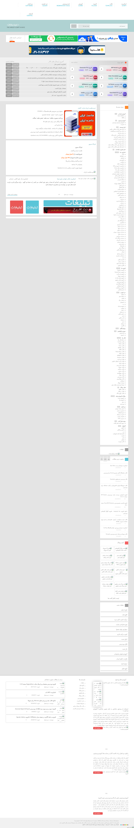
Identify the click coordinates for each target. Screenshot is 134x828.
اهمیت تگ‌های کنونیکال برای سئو (56, 92)
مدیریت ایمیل (121, 226)
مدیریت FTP (121, 418)
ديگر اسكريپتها (120, 209)
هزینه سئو (124, 610)
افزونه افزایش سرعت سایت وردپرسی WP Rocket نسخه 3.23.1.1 (114, 495)
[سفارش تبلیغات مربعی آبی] (32, 213)
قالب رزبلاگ (121, 391)
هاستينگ (122, 246)
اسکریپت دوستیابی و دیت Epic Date (118, 465)
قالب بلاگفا (121, 389)
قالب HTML (121, 347)
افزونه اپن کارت (120, 274)
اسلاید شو (121, 296)
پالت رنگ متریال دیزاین (78, 706)
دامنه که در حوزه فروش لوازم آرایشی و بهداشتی (52, 85)
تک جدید (124, 649)
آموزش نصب (121, 398)
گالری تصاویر (121, 265)
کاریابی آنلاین (121, 259)
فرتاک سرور (92, 144)
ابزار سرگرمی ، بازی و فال (117, 135)
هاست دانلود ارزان (122, 659)
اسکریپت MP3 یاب (50, 692)
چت (123, 257)
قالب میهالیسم (120, 373)
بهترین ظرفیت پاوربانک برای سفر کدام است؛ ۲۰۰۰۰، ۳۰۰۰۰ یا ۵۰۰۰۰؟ (46, 67)
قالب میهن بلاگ (120, 393)
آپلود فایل (124, 668)
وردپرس (122, 404)
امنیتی (122, 181)
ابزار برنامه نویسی (119, 408)
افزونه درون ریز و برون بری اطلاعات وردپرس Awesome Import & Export (35, 709)
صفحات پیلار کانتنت (60, 88)
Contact (95, 820)
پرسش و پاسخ (120, 253)
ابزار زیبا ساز (121, 133)
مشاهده (12, 41)
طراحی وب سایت (114, 824)
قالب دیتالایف (121, 369)
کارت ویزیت (121, 441)
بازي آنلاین (17, 179)
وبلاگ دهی (121, 248)
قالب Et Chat (121, 341)
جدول (122, 310)
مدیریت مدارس (120, 236)
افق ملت (124, 614)
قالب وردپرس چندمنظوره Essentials (118, 479)
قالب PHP (121, 349)
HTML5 (122, 156)
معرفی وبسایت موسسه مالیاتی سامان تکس (53, 74)
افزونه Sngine (120, 270)
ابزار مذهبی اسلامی (119, 142)
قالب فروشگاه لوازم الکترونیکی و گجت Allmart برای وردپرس (114, 486)
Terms (111, 820)
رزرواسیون (121, 210)
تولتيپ (122, 308)
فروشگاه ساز (121, 220)
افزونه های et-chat (119, 278)
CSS (123, 154)
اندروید (122, 335)
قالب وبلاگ (123, 387)
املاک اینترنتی (120, 179)
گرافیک (124, 426)
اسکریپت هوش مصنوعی (118, 173)
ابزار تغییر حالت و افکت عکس (117, 129)
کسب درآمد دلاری (122, 634)
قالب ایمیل (121, 363)
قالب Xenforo (120, 357)
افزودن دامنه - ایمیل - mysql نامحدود (52, 114)
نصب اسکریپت (80, 700)
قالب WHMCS (120, 355)
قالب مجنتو (121, 371)
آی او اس (122, 333)
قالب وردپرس (120, 377)
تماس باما (81, 688)
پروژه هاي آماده (122, 421)
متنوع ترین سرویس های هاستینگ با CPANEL (50, 111)
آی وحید (107, 824)
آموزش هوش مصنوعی (120, 654)
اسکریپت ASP (120, 164)
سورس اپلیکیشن (122, 331)
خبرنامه (122, 199)
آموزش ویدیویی (122, 120)
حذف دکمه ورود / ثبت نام (59, 95)
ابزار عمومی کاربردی (119, 137)
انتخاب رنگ (121, 300)
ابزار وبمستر (123, 127)
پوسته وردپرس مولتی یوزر (117, 384)
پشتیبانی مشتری (120, 255)
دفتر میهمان (121, 207)
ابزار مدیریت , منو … (119, 141)
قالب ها (124, 338)
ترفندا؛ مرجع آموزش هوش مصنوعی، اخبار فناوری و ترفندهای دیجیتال (46, 71)
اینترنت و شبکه (120, 414)
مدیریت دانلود (120, 230)
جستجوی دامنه (120, 193)
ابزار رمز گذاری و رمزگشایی (117, 131)
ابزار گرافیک (121, 412)
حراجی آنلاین (121, 195)
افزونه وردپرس (120, 282)
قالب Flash (121, 343)
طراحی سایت (120, 416)
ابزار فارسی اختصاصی (118, 139)
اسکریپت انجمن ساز (60, 64)
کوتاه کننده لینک (120, 263)
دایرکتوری (121, 205)
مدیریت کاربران (120, 240)
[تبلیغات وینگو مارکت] (114, 453)
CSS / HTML (121, 115)
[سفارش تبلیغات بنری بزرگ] (68, 206)
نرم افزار (123, 406)
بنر (123, 431)
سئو (123, 402)
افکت (122, 298)
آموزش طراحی (122, 114)
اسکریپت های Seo (119, 169)
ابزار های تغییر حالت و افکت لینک (116, 144)
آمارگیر (122, 158)
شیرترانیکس (121, 289)
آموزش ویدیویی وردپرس (118, 122)
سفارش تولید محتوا (121, 629)
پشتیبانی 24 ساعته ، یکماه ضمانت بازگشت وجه (49, 128)
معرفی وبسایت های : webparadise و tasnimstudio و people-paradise (47, 78)
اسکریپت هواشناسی (119, 171)
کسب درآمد (121, 261)
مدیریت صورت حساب (118, 232)
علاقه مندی (121, 216)
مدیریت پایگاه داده (119, 238)
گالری (122, 325)
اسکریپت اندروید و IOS (118, 166)
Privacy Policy (105, 820)
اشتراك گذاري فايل (119, 175)
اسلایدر (122, 162)
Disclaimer (116, 820)
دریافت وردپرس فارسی (78, 708)
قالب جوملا (121, 367)
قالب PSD (121, 353)
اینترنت (122, 124)
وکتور (122, 439)
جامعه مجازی (121, 189)
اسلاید (122, 294)
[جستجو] (74, 26)
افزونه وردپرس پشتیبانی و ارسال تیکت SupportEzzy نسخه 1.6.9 (38, 684)
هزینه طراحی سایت (121, 624)
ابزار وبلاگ (81, 690)
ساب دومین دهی (120, 212)
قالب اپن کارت (120, 359)
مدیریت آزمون (120, 224)
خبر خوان (121, 197)
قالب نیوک (121, 375)
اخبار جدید (124, 639)
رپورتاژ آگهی (123, 328)
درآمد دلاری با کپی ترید (120, 619)
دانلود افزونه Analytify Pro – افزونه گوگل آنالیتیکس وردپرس (114, 512)
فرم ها (122, 218)
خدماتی (11, 179)
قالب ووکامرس (120, 379)
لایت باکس (121, 317)
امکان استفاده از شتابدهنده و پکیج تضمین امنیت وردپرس (46, 132)
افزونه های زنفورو (119, 280)
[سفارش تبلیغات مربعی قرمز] (16, 213)
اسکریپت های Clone (119, 168)
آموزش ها (121, 400)
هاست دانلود (85, 824)
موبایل (122, 323)
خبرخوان (122, 312)
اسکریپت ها (24, 179)
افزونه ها (123, 268)
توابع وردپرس (81, 698)
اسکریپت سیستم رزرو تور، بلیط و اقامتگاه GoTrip (115, 527)
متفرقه (122, 319)
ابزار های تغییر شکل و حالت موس (116, 146)
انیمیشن (122, 302)
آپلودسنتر (122, 160)
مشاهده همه (74, 62)
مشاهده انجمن (10, 61)
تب (123, 304)
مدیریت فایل (121, 234)
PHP (123, 117)
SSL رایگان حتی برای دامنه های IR (53, 121)
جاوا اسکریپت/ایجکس (119, 191)
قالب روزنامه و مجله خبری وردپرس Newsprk (116, 534)
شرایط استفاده (80, 703)
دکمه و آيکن (121, 314)
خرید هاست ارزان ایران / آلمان (87, 108)
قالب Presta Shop (120, 351)
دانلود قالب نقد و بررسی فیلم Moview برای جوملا (42, 700)
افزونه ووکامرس (120, 283)
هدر (123, 437)
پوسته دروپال (121, 382)
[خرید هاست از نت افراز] (68, 213)
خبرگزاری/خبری (120, 201)
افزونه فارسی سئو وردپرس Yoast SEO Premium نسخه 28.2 (114, 504)
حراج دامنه (124, 664)
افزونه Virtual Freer (119, 272)
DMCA (99, 820)
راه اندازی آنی (59, 125)
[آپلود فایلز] (102, 41)
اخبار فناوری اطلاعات (120, 149)
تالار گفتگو (121, 187)
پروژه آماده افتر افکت (119, 423)
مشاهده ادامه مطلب (12, 194)
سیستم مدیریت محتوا (119, 214)
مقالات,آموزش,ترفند (121, 396)
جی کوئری (123, 292)
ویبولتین (122, 380)
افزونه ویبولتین (120, 285)
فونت (122, 435)
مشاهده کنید (97, 728)
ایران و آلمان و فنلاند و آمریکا (74, 161)
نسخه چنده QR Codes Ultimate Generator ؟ (53, 81)
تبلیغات (82, 682)
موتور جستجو (120, 242)
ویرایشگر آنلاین (120, 250)
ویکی (123, 251)
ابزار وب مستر (120, 410)
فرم (123, 316)
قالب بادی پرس (120, 365)
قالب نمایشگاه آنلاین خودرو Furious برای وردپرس (115, 473)
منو (123, 321)
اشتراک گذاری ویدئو (119, 177)
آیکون (122, 428)
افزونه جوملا (121, 276)
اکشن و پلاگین (120, 429)
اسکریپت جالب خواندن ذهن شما (66, 179)
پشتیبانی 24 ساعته (77, 164)
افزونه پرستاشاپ (120, 287)
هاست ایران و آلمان (76, 150)
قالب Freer (121, 345)
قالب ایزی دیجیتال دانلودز (118, 361)
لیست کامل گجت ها (113, 598)
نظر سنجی (121, 244)
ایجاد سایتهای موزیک (119, 183)
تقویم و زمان (121, 306)
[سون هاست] (53, 41)
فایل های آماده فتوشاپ (118, 433)
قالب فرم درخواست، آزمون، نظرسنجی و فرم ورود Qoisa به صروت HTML (114, 520)
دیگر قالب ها (121, 340)
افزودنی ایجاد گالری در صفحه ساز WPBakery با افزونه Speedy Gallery (36, 717)
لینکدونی (122, 222)
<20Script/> (13, 25)
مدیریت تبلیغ (121, 228)
